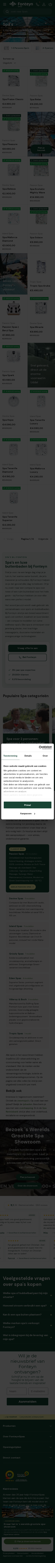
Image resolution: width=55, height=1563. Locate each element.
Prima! (27, 805)
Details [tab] (28, 755)
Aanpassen (26, 813)
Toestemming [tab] (10, 755)
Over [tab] (45, 755)
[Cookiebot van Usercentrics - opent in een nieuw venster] (39, 748)
